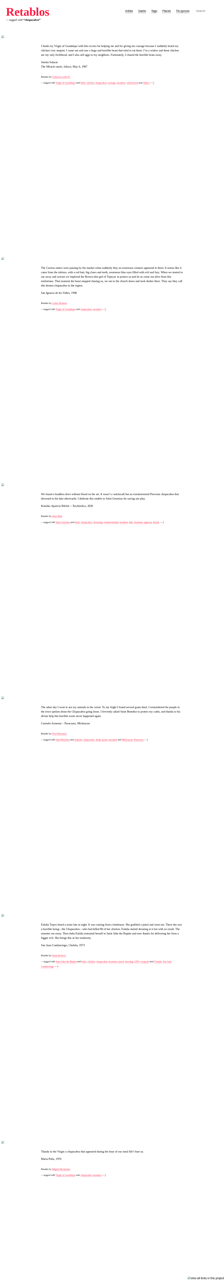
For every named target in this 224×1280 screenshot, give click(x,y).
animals (78, 739)
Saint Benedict (63, 739)
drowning (98, 522)
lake (131, 522)
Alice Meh (57, 516)
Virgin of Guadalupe (65, 82)
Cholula (158, 961)
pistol (121, 961)
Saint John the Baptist (66, 961)
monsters (121, 82)
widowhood (132, 82)
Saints (142, 11)
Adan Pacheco (59, 955)
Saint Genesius (63, 522)
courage (111, 82)
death (98, 739)
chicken (90, 82)
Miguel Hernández (61, 1169)
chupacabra (100, 82)
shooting (129, 961)
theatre (156, 522)
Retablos (27, 11)
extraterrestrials (111, 522)
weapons (145, 961)
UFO (136, 961)
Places (166, 11)
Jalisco (146, 82)
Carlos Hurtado (59, 303)
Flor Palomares (59, 733)
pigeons (148, 522)
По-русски (182, 11)
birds (83, 82)
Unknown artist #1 (61, 76)
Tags (154, 11)
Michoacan (127, 739)
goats (104, 739)
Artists (129, 11)
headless (124, 522)
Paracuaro (139, 739)
